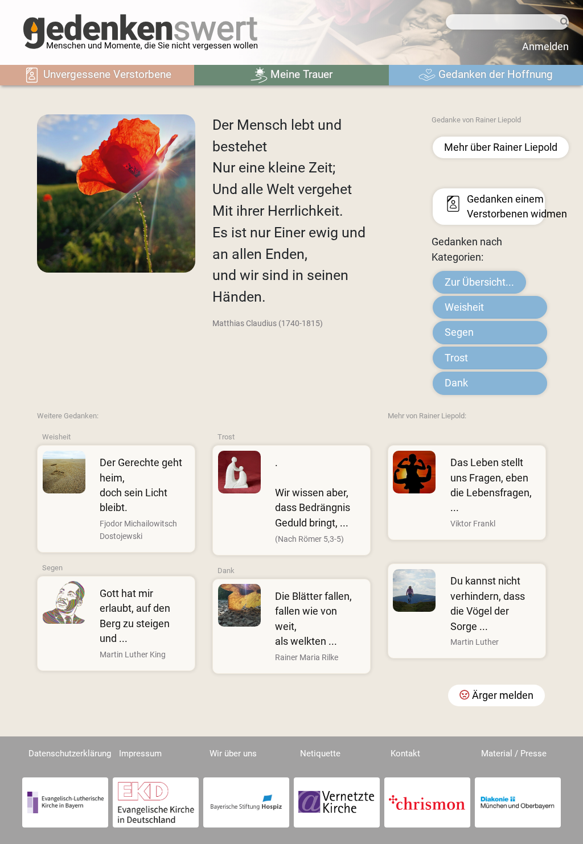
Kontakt (405, 753)
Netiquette (320, 753)
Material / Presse (514, 753)
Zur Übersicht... (479, 282)
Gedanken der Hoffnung (494, 74)
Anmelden (545, 46)
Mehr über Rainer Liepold (500, 147)
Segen (459, 332)
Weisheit (464, 307)
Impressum (140, 753)
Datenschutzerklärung (69, 753)
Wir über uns (233, 753)
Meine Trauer (300, 74)
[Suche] (563, 22)
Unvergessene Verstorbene (105, 74)
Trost (456, 358)
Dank (456, 383)
